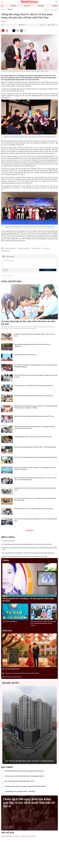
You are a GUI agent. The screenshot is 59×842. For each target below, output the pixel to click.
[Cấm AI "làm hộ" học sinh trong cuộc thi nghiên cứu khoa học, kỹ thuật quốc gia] (7, 377)
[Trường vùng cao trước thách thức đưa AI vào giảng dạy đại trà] (7, 388)
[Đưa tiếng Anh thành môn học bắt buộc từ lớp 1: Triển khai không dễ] (7, 449)
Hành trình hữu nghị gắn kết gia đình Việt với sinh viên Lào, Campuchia (32, 345)
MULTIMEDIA (41, 5)
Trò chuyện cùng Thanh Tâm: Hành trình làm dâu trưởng (22, 673)
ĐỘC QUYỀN (27, 5)
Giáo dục (10, 9)
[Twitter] (13, 30)
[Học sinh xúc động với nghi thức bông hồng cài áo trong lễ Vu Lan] (7, 418)
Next (56, 724)
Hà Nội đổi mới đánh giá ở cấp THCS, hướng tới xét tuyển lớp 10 (33, 395)
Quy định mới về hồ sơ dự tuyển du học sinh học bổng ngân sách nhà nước (35, 489)
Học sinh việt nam (37, 248)
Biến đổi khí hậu (6, 251)
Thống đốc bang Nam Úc (24, 248)
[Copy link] (25, 30)
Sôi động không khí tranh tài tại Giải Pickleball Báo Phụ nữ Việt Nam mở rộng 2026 (26, 544)
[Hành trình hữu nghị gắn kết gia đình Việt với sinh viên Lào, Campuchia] (7, 347)
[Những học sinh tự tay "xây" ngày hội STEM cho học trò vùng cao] (7, 511)
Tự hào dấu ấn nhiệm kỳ (9, 621)
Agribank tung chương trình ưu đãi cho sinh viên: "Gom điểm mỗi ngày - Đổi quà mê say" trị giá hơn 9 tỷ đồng (35, 407)
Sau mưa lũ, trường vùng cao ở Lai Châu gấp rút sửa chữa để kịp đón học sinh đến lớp (35, 499)
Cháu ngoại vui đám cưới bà (13, 677)
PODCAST (7, 630)
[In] (21, 30)
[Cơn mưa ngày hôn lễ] (29, 650)
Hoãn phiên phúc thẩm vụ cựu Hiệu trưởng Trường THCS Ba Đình (25, 786)
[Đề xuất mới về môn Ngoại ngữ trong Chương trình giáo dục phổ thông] (7, 460)
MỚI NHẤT (13, 5)
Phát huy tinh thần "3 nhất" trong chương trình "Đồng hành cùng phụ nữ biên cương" (43, 623)
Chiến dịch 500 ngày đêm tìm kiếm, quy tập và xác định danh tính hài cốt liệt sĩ (29, 802)
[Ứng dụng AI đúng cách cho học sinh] (7, 357)
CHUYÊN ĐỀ (54, 5)
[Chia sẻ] (17, 30)
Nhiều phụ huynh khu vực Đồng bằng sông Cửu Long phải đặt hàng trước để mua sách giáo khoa (34, 427)
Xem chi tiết (8, 827)
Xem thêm (29, 530)
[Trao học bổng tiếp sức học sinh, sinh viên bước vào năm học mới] (29, 301)
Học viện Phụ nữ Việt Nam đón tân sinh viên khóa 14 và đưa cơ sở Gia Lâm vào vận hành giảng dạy (35, 478)
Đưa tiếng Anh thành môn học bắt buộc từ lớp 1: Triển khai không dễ (35, 447)
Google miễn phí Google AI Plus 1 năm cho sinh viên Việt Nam (33, 437)
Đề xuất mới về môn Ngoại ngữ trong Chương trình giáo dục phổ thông (35, 457)
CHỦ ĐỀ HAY (7, 832)
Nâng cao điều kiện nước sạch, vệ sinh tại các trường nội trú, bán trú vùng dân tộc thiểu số (35, 468)
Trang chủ (3, 9)
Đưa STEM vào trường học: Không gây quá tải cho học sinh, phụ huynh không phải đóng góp (35, 366)
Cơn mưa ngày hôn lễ (8, 541)
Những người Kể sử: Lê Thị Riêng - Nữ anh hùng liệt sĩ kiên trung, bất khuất (28, 599)
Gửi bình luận (48, 270)
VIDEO (5, 560)
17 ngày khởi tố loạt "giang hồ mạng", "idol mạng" (20, 791)
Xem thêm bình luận (7, 275)
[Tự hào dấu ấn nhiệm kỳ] (15, 612)
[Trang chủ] (2, 6)
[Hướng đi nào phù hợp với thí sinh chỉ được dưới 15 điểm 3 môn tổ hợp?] (7, 336)
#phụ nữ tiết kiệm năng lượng (10, 836)
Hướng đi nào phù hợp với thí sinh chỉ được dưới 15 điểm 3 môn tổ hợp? (34, 335)
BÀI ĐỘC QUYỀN (10, 683)
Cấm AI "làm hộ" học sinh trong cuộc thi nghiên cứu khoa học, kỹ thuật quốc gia (35, 376)
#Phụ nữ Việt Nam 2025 (28, 836)
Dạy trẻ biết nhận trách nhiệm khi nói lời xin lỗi (19, 781)
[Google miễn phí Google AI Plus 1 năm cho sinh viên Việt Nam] (7, 439)
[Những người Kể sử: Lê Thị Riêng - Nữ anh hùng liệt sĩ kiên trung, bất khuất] (29, 580)
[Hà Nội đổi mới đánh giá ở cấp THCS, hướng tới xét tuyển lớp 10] (7, 398)
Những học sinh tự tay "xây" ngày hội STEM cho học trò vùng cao (33, 508)
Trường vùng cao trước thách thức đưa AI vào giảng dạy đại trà (33, 385)
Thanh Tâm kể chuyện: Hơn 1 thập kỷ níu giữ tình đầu (29, 761)
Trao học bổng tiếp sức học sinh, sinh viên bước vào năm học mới (28, 322)
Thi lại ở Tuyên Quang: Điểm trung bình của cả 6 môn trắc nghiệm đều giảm (35, 519)
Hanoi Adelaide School (11, 248)
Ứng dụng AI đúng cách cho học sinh (25, 354)
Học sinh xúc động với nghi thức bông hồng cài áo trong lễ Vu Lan (34, 416)
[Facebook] (6, 30)
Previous (2, 724)
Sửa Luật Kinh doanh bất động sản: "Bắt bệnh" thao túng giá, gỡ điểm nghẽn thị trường (28, 553)
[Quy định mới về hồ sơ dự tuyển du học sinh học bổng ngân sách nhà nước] (7, 490)
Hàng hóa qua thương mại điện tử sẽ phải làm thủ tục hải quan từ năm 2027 (24, 556)
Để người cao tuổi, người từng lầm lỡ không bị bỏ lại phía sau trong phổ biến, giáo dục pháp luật (29, 548)
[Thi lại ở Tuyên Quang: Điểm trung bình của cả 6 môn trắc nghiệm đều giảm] (7, 521)
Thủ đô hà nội (47, 248)
